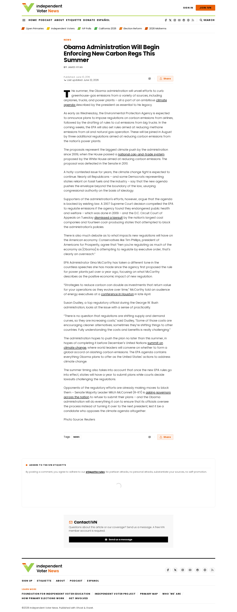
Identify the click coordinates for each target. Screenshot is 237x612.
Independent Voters (62, 28)
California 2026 (107, 28)
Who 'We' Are (171, 593)
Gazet (89, 607)
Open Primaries (35, 28)
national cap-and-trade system (141, 154)
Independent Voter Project (115, 593)
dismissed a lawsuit (108, 218)
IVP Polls (86, 28)
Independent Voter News (44, 607)
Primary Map (149, 593)
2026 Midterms (157, 28)
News (67, 39)
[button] (27, 580)
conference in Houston (117, 294)
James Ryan (75, 67)
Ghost (79, 607)
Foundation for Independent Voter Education (56, 593)
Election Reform (133, 28)
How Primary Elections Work (43, 598)
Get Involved (78, 598)
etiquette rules (95, 471)
